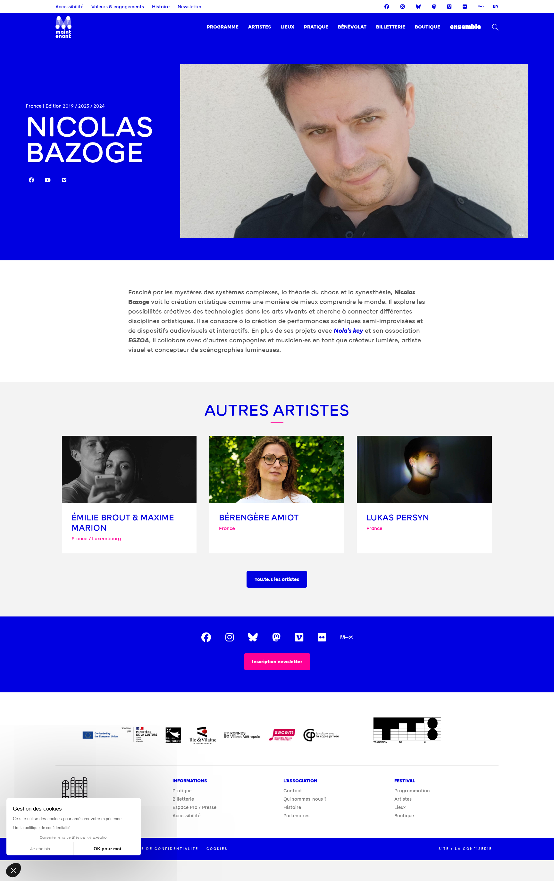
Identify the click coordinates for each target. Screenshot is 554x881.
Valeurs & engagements (117, 7)
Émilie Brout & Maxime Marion (122, 522)
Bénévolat (352, 27)
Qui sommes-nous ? (304, 799)
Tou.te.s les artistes (277, 579)
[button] (13, 870)
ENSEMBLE (465, 27)
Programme (223, 27)
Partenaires (296, 816)
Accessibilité (69, 7)
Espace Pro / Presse (194, 807)
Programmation (412, 791)
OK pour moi (107, 848)
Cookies (217, 849)
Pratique (316, 27)
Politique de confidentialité (158, 849)
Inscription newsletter (277, 662)
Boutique (427, 27)
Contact (292, 791)
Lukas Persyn (397, 517)
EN (496, 6)
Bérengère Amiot (259, 517)
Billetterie (390, 27)
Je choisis (40, 848)
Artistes (259, 27)
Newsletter (190, 7)
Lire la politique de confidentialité (42, 828)
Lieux (287, 27)
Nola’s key (348, 331)
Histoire (161, 7)
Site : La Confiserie (465, 849)
